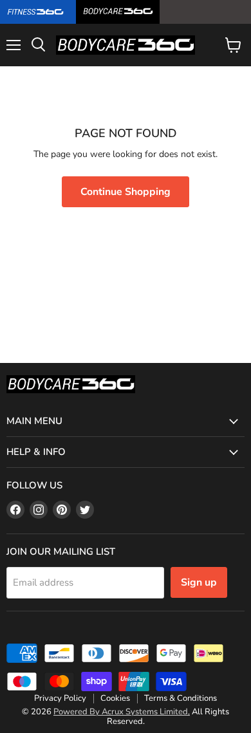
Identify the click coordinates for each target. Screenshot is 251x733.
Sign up (199, 582)
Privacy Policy (60, 698)
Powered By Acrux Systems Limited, (121, 712)
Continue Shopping (125, 192)
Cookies (115, 698)
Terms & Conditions (180, 698)
